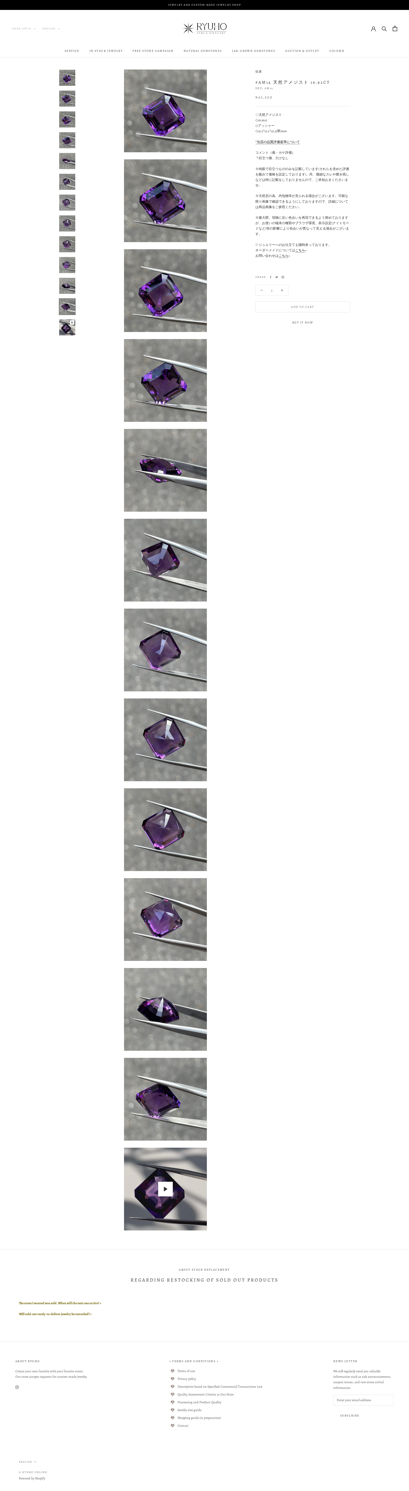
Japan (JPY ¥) (21, 28)
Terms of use (186, 1371)
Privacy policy (187, 1379)
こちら (300, 250)
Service (72, 51)
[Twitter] (276, 277)
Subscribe (350, 1415)
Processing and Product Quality (199, 1402)
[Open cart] (395, 28)
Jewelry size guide (189, 1410)
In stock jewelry (106, 51)
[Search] (384, 28)
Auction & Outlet (302, 51)
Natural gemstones (203, 51)
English (49, 28)
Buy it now (302, 322)
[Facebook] (270, 277)
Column (336, 51)
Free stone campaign (153, 51)
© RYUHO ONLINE (33, 1472)
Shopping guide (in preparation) (199, 1418)
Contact (183, 1425)
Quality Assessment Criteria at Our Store (206, 1394)
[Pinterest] (282, 277)
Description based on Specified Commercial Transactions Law (220, 1386)
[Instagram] (17, 1387)
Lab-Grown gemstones (254, 51)
